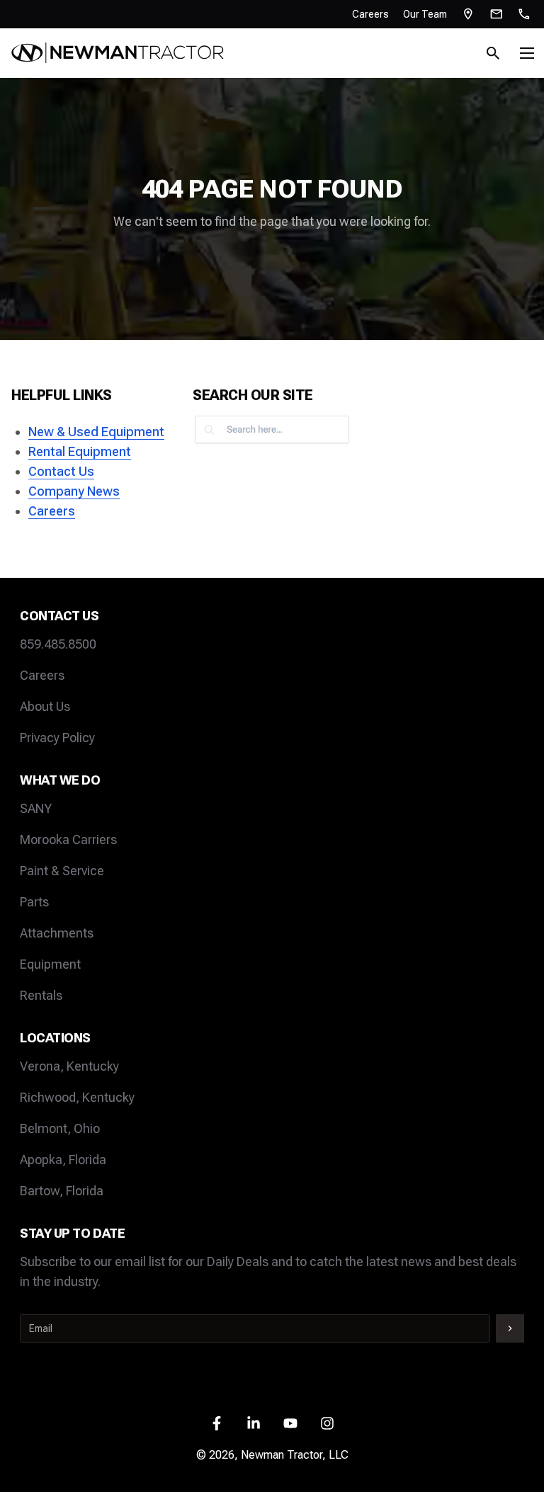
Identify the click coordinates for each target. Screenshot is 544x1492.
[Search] (493, 53)
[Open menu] (527, 53)
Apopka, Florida (63, 1159)
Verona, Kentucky (69, 1066)
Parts (34, 901)
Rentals (41, 995)
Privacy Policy (57, 737)
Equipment (50, 964)
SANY (36, 808)
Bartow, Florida (61, 1190)
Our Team (425, 14)
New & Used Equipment (96, 431)
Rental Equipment (79, 451)
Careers (370, 14)
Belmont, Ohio (60, 1128)
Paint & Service (62, 870)
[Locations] (468, 14)
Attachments (57, 933)
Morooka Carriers (68, 839)
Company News (74, 491)
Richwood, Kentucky (77, 1097)
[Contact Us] (496, 14)
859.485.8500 (58, 644)
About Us (45, 706)
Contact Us (61, 471)
